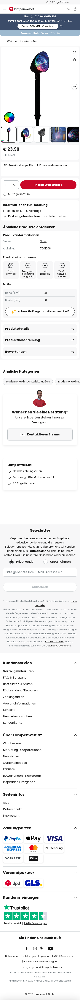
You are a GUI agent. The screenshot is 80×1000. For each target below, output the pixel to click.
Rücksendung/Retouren (20, 690)
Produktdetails (17, 328)
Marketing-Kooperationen (22, 750)
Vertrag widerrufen (18, 671)
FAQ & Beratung (14, 677)
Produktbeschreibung (22, 340)
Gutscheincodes (15, 763)
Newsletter (11, 756)
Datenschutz (12, 809)
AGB (6, 803)
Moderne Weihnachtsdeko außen (28, 381)
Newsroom (33, 776)
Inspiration (10, 782)
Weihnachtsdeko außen (22, 41)
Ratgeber (28, 782)
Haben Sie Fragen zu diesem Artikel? (43, 311)
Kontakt (9, 710)
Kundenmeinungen (21, 897)
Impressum (11, 815)
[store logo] (24, 8)
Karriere (9, 769)
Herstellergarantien (17, 716)
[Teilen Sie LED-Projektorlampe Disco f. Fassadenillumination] (74, 60)
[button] (9, 135)
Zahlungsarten (13, 697)
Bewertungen (16, 351)
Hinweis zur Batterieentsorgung (40, 961)
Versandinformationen (19, 703)
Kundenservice (17, 662)
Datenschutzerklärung (58, 645)
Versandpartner (18, 872)
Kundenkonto (13, 723)
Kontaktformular (54, 641)
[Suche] (69, 8)
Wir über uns (12, 743)
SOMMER (38, 26)
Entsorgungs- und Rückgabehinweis (41, 967)
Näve (43, 241)
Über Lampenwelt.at (22, 735)
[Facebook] (29, 948)
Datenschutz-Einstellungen (20, 956)
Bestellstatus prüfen (18, 684)
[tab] (40, 693)
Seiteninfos (14, 794)
